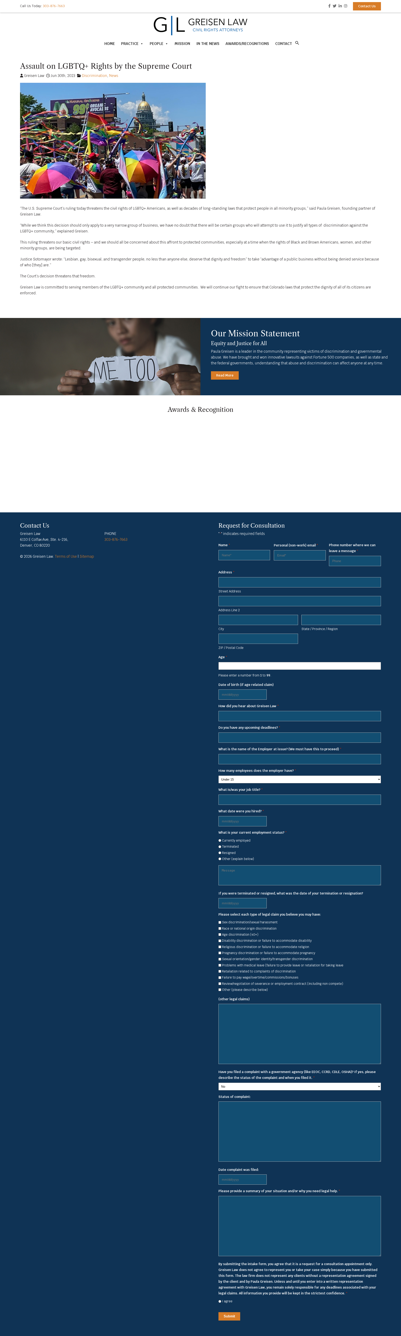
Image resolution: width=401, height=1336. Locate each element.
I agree (227, 1301)
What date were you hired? (241, 811)
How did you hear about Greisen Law (248, 706)
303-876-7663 (54, 6)
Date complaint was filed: (238, 1170)
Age (222, 657)
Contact (283, 43)
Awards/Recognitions (247, 43)
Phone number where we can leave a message (352, 548)
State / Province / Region (319, 629)
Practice (129, 43)
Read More (224, 375)
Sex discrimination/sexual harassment (250, 922)
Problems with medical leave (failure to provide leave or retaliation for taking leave (282, 965)
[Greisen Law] (200, 34)
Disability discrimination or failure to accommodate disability (267, 941)
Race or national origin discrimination (249, 928)
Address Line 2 (229, 610)
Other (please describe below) (245, 990)
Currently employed (236, 840)
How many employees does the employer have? (257, 770)
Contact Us (367, 6)
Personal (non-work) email (296, 545)
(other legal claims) (234, 999)
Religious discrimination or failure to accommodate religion (265, 947)
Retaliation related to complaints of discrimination (259, 971)
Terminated (230, 847)
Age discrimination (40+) (240, 935)
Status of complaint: (234, 1097)
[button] (297, 44)
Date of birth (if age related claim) (246, 685)
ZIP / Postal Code (231, 648)
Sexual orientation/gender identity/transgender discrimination (267, 959)
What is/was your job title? (240, 789)
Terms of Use (66, 556)
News (113, 75)
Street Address (229, 591)
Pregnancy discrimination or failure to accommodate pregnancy (268, 953)
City (221, 629)
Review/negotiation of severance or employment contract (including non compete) (282, 984)
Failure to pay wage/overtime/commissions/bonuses (260, 977)
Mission (182, 43)
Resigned (229, 853)
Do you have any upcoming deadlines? (249, 727)
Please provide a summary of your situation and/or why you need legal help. (279, 1191)
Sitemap (87, 556)
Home (109, 43)
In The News (207, 43)
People (156, 43)
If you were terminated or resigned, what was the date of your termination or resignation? (290, 893)
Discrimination (94, 75)
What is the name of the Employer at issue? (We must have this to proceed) (279, 749)
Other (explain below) (238, 859)
